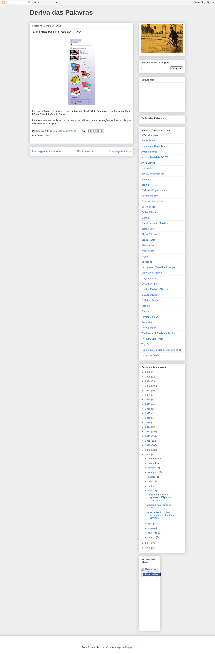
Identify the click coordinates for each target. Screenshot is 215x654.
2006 (148, 547)
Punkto (145, 311)
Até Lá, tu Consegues (152, 173)
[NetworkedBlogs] (149, 572)
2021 (148, 395)
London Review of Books (154, 289)
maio (151, 490)
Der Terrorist (148, 206)
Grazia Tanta (148, 239)
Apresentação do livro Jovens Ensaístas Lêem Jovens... (161, 515)
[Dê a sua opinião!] (92, 131)
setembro (153, 472)
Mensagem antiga (120, 151)
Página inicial (85, 151)
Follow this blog (151, 574)
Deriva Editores (149, 212)
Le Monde (146, 261)
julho (151, 481)
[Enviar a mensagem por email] (89, 131)
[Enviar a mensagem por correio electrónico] (83, 131)
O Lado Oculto (149, 294)
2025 (148, 376)
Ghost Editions (149, 234)
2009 (148, 450)
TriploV (145, 344)
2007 (148, 543)
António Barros (149, 151)
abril (150, 523)
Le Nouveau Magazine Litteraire (158, 267)
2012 (148, 436)
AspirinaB (146, 168)
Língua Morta (148, 278)
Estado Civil (147, 228)
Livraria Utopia (149, 283)
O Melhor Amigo (150, 300)
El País (145, 217)
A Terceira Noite (149, 135)
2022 (148, 390)
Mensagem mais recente (46, 151)
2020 (148, 399)
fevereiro (153, 532)
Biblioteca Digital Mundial (154, 190)
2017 (148, 413)
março (151, 528)
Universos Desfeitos (152, 355)
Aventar (145, 179)
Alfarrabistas (148, 140)
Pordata (145, 305)
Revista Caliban (149, 316)
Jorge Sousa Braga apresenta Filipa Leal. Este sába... (160, 497)
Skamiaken (147, 322)
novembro (153, 463)
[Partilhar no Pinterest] (102, 131)
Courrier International (152, 201)
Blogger (128, 647)
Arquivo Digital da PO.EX (154, 157)
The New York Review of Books (158, 333)
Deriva (48, 135)
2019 (148, 404)
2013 (148, 431)
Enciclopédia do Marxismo (155, 223)
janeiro (152, 537)
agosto (152, 476)
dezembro (153, 458)
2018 (148, 408)
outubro (152, 467)
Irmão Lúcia (147, 250)
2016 (148, 418)
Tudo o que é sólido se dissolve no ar (161, 349)
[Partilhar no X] (96, 131)
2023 (148, 386)
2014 (148, 427)
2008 (148, 454)
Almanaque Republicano (154, 146)
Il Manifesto (147, 245)
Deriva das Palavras (61, 12)
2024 (148, 381)
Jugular (145, 256)
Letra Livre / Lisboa (151, 272)
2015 (148, 422)
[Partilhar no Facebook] (99, 131)
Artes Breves (148, 162)
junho (151, 486)
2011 (148, 440)
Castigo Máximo (150, 195)
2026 (148, 372)
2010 (148, 445)
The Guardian (148, 327)
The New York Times (152, 338)
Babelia (145, 184)
